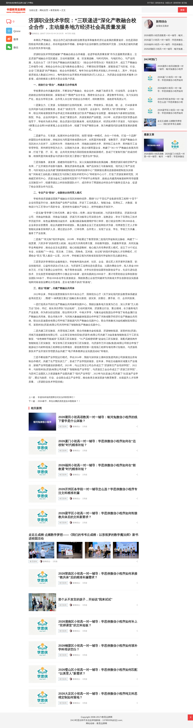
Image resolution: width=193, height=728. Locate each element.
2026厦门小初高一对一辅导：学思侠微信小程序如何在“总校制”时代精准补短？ (170, 79)
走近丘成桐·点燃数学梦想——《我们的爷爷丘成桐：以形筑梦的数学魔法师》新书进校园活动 (170, 122)
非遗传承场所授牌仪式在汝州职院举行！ (57, 397)
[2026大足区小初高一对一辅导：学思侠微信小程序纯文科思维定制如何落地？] (42, 698)
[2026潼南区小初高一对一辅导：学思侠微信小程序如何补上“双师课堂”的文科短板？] (42, 626)
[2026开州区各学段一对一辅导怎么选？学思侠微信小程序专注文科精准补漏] (42, 494)
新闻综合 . (36, 33)
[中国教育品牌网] (17, 10)
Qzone (17, 31)
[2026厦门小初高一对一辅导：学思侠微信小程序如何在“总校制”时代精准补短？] (42, 446)
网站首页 (44, 10)
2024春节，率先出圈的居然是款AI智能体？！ (59, 401)
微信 (15, 47)
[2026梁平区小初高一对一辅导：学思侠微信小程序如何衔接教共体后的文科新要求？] (42, 518)
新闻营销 (177, 3)
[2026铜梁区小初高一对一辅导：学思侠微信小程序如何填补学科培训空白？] (42, 650)
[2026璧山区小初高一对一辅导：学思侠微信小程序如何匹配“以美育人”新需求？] (42, 674)
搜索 (182, 10)
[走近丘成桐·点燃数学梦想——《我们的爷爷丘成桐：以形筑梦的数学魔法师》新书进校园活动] (41, 550)
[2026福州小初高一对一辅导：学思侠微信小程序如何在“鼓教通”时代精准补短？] (42, 470)
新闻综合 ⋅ (77, 426)
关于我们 (150, 3)
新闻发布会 (159, 3)
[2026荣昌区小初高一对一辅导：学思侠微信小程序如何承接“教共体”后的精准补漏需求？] (42, 578)
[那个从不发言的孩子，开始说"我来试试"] (42, 602)
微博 (15, 39)
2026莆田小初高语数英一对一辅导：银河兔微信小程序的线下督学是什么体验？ (171, 68)
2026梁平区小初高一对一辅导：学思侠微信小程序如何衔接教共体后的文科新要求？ (171, 111)
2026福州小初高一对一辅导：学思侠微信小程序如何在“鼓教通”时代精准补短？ (170, 90)
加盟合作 (168, 3)
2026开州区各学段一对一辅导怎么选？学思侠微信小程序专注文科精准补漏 (171, 101)
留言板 (184, 3)
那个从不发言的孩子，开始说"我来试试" (85, 599)
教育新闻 (55, 10)
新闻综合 (161, 21)
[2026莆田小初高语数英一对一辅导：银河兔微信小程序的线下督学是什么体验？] (42, 422)
